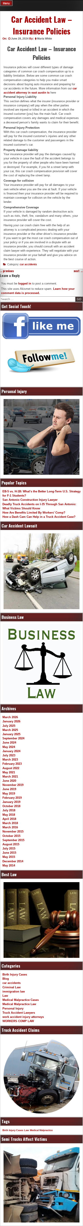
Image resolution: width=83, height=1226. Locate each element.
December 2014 (12, 861)
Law (5, 995)
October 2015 (11, 836)
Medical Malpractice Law (19, 1004)
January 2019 (11, 802)
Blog (5, 978)
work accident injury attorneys (23, 1017)
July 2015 (8, 848)
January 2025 (11, 734)
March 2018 (10, 823)
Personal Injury (12, 1008)
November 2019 (12, 785)
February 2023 (12, 763)
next (78, 271)
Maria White (44, 38)
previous (7, 271)
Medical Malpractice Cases (20, 1000)
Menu (6, 3)
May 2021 (8, 772)
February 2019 (12, 797)
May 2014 (8, 865)
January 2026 (11, 721)
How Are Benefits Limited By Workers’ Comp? (33, 512)
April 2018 (9, 819)
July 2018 (8, 810)
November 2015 (12, 831)
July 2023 (8, 755)
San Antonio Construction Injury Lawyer (30, 499)
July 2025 (8, 725)
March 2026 (10, 717)
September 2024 (13, 738)
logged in (24, 283)
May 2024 (8, 747)
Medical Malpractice (41, 1130)
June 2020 (9, 780)
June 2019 (9, 789)
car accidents (28, 264)
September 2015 (13, 840)
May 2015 (8, 857)
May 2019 (8, 793)
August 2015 (10, 844)
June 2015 (9, 852)
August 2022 (10, 768)
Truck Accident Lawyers (18, 1012)
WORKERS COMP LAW (18, 1021)
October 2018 (11, 806)
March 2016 (10, 827)
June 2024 (9, 742)
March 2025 (10, 730)
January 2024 (11, 751)
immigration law (13, 991)
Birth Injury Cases (14, 974)
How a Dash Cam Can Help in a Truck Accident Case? (38, 516)
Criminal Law (11, 987)
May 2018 (8, 814)
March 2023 (10, 759)
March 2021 (10, 776)
